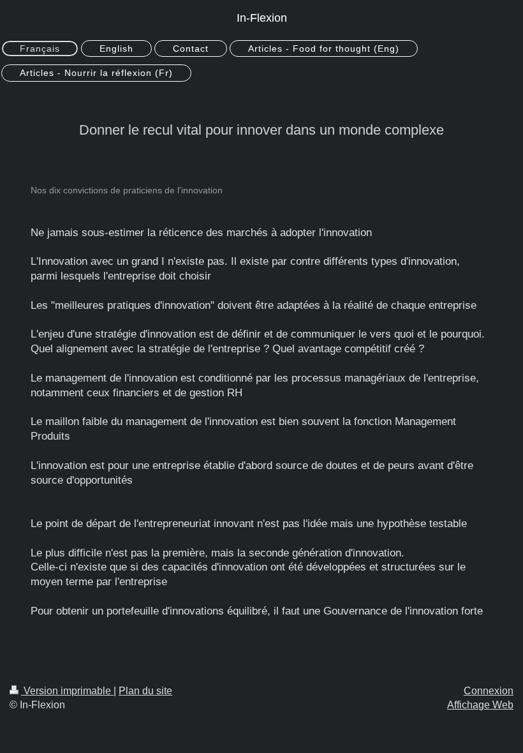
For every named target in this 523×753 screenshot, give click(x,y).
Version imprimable (67, 690)
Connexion (488, 690)
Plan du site (145, 690)
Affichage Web (480, 704)
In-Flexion (262, 17)
